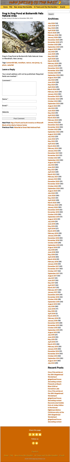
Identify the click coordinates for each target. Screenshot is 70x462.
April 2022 (51, 143)
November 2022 (53, 127)
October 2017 (52, 271)
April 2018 (51, 257)
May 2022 (51, 141)
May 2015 (51, 339)
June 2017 (51, 280)
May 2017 (51, 283)
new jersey (36, 62)
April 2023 (51, 115)
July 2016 (51, 306)
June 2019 (51, 224)
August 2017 (52, 276)
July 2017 (51, 278)
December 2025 (53, 40)
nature (28, 62)
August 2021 (52, 162)
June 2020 (52, 195)
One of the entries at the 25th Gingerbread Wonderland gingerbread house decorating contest (55, 377)
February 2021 (53, 176)
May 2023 (51, 113)
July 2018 (51, 250)
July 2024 (51, 80)
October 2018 (52, 243)
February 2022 (53, 148)
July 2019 (51, 221)
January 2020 (53, 207)
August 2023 (52, 106)
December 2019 (53, 209)
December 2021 (53, 153)
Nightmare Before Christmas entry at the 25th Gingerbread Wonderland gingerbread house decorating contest (56, 416)
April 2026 (51, 30)
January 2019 (52, 235)
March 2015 (52, 344)
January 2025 (53, 66)
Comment (6, 80)
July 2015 (51, 335)
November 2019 (53, 212)
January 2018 (52, 264)
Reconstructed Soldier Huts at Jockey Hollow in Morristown (56, 405)
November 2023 (53, 99)
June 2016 (51, 309)
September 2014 (53, 358)
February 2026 (53, 35)
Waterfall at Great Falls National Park (27, 127)
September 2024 (54, 75)
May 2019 (51, 226)
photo (4, 65)
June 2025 (51, 54)
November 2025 (53, 42)
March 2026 (52, 33)
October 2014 (52, 356)
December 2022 (53, 125)
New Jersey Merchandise (23, 7)
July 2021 (51, 165)
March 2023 (52, 117)
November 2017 (53, 268)
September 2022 (54, 132)
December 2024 (53, 68)
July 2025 (51, 51)
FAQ (10, 7)
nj (41, 62)
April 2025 (51, 58)
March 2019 (52, 231)
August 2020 (52, 191)
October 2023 (53, 101)
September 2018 (54, 245)
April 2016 (51, 313)
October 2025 (53, 44)
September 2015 (53, 330)
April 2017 (51, 285)
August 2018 (52, 247)
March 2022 (52, 146)
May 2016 (51, 311)
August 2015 (52, 332)
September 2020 (54, 188)
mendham (21, 62)
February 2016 (53, 318)
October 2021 (52, 158)
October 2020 (53, 186)
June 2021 (51, 167)
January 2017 (52, 292)
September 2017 (53, 273)
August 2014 (52, 360)
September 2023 (54, 103)
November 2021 (53, 155)
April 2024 (51, 87)
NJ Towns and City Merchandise (45, 7)
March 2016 (52, 316)
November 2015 (53, 325)
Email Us (35, 451)
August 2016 (52, 304)
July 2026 (51, 23)
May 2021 (51, 169)
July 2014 (51, 363)
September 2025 (54, 47)
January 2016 (52, 320)
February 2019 (53, 233)
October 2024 (53, 73)
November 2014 (53, 353)
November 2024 (53, 70)
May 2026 (51, 28)
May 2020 (51, 198)
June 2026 (51, 25)
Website (5, 112)
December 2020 (53, 181)
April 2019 (51, 228)
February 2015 (53, 346)
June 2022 (51, 139)
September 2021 (53, 160)
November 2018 (53, 240)
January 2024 (53, 94)
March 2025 (52, 61)
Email (5, 105)
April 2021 (51, 172)
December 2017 (53, 266)
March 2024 (52, 89)
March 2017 (52, 287)
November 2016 (53, 297)
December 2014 (53, 351)
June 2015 (51, 337)
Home (5, 7)
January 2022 (53, 150)
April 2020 (52, 200)
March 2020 (52, 202)
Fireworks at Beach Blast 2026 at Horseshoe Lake (54, 386)
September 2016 (54, 301)
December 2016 (53, 294)
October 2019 (52, 214)
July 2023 (51, 108)
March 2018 (52, 259)
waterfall (10, 65)
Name (5, 99)
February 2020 (53, 205)
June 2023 (51, 110)
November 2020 (54, 184)
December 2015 (53, 323)
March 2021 (52, 174)
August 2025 (52, 49)
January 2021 (52, 179)
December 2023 (53, 96)
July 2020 (51, 193)
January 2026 (53, 37)
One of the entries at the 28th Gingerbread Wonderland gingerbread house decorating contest (55, 396)
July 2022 (51, 136)
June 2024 (51, 82)
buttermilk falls (11, 62)
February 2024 (53, 92)
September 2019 (54, 217)
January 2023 (53, 122)
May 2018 (51, 254)
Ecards (62, 7)
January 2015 (52, 349)
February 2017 (53, 290)
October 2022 (53, 129)
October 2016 (52, 299)
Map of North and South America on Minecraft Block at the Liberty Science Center (22, 123)
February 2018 (53, 261)
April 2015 (51, 342)
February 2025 (53, 63)
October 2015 (52, 327)
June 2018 (51, 252)
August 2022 (52, 134)
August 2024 (52, 77)
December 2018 (53, 238)
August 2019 (52, 219)
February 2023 (53, 120)
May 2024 (51, 84)
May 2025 (51, 56)
